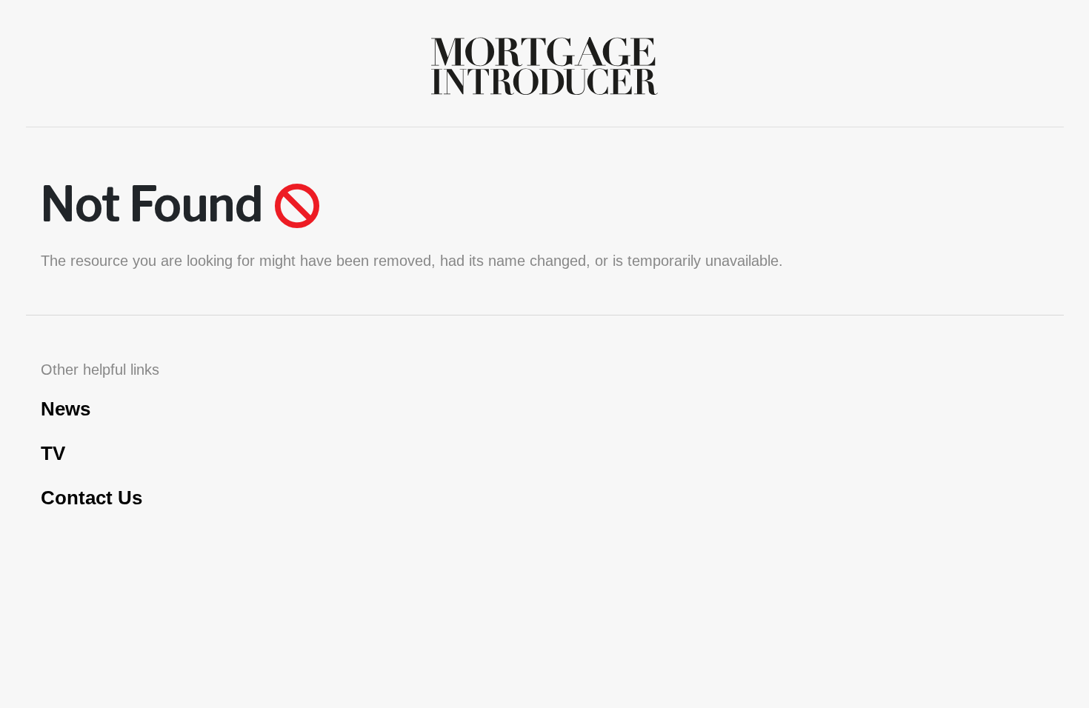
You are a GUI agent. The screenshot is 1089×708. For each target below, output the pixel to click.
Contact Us (91, 498)
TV (53, 453)
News (65, 409)
